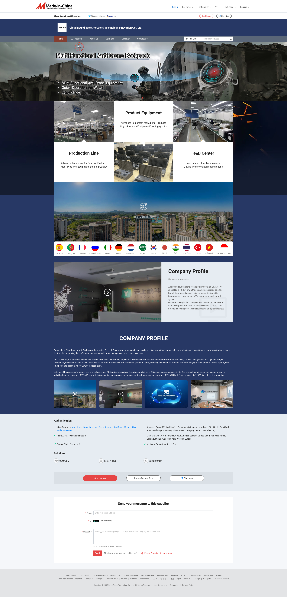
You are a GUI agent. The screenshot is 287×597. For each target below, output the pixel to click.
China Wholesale (131, 575)
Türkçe (197, 578)
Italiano (124, 578)
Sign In (175, 7)
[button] (142, 98)
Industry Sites (162, 575)
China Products (85, 575)
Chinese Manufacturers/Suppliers (107, 575)
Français (99, 578)
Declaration (174, 585)
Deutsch (133, 578)
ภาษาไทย (187, 578)
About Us (94, 38)
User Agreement (160, 585)
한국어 (163, 578)
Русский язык (112, 578)
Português (89, 578)
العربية (154, 578)
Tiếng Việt (207, 578)
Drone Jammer (105, 427)
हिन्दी (179, 578)
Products (78, 38)
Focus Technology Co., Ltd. (124, 585)
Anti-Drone (77, 427)
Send (97, 553)
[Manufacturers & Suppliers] (55, 5)
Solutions (110, 38)
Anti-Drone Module (122, 427)
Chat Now (225, 16)
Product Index (195, 575)
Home (60, 38)
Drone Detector (90, 427)
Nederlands (144, 578)
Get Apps (229, 7)
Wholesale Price (147, 575)
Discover (126, 38)
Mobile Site (208, 575)
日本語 (171, 578)
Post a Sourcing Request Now (156, 553)
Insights (219, 575)
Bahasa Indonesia (222, 578)
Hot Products (70, 575)
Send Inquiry (207, 16)
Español (78, 578)
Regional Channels (178, 575)
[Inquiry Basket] (216, 7)
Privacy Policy (188, 585)
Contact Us (142, 38)
